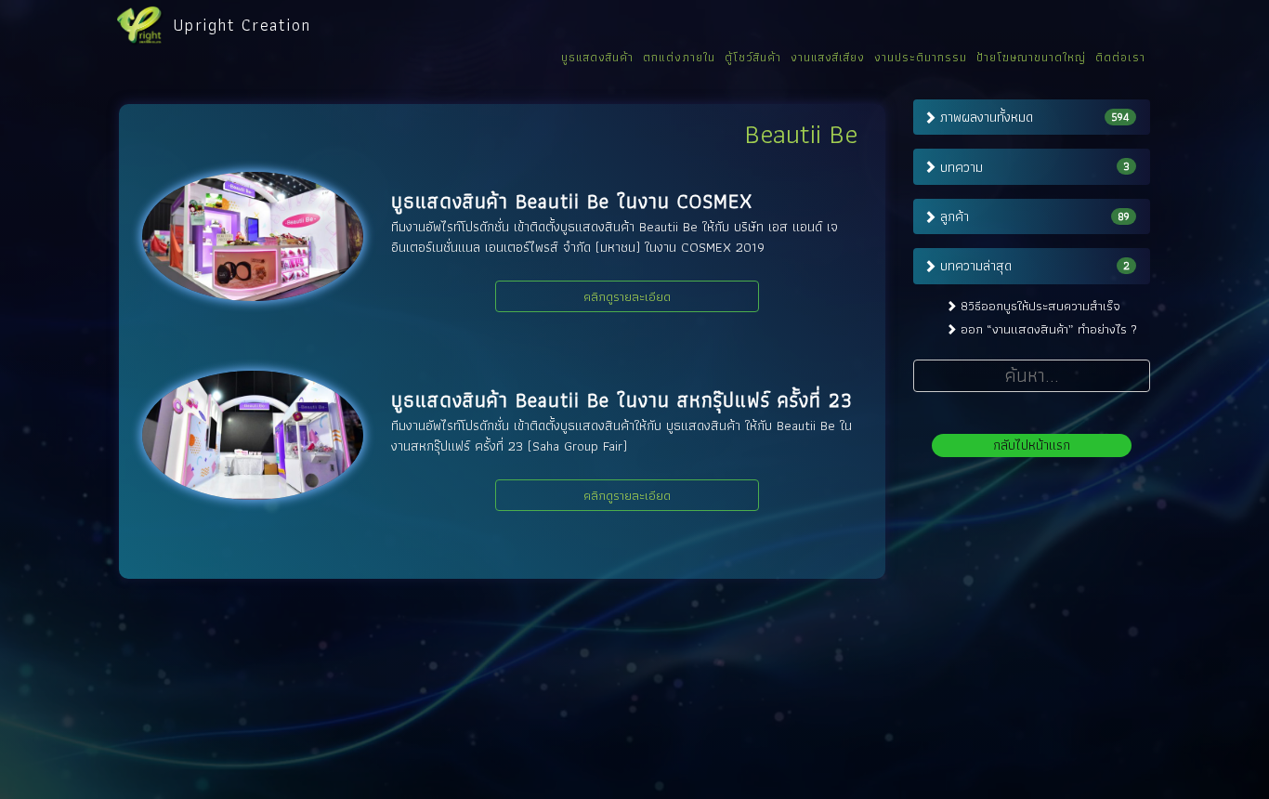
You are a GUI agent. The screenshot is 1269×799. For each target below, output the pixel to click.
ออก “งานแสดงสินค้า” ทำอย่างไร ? (1049, 329)
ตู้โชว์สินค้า (753, 57)
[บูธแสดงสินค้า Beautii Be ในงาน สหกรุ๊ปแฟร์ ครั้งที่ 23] (252, 435)
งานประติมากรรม (920, 57)
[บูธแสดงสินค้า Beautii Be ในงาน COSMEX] (252, 236)
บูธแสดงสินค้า (597, 57)
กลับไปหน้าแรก (1031, 445)
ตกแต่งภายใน (679, 57)
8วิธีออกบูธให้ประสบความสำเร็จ (1040, 305)
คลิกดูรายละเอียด (627, 296)
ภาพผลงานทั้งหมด (986, 117)
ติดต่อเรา (1120, 57)
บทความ (961, 167)
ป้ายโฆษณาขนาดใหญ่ (1031, 57)
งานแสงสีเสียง (828, 57)
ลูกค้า (954, 216)
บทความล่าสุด (976, 266)
